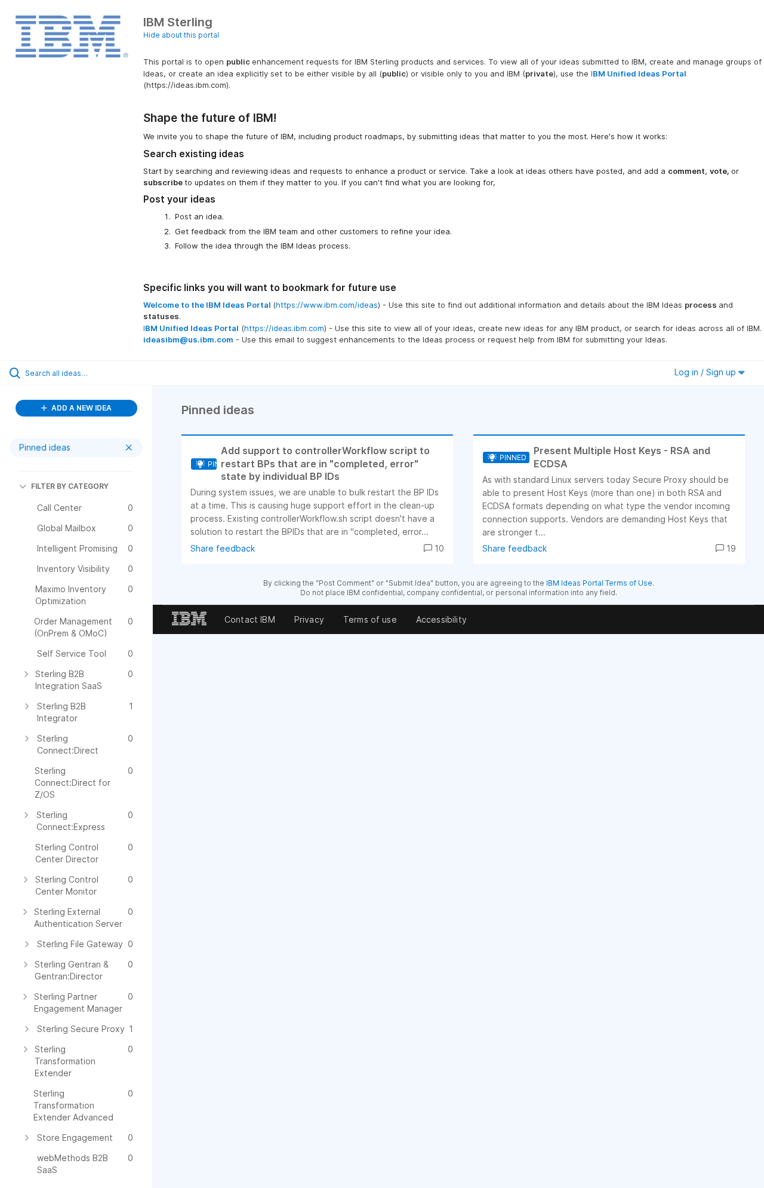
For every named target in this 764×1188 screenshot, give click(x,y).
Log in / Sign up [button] (706, 372)
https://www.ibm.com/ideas (327, 305)
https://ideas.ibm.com (284, 328)
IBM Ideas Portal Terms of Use (599, 582)
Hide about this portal (181, 34)
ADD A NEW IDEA (81, 407)
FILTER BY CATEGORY (70, 486)
